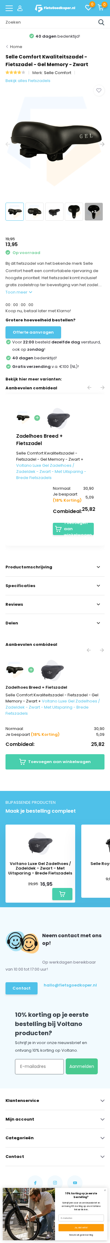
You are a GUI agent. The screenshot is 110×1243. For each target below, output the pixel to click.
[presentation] (8, 144)
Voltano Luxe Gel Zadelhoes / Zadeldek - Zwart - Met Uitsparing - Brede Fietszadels (51, 471)
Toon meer (17, 292)
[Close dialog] (105, 1190)
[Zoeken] (101, 22)
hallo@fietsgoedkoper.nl (68, 985)
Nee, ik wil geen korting (81, 1234)
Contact (22, 988)
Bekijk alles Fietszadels (28, 81)
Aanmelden (81, 1066)
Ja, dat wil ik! (81, 1227)
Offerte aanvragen (33, 332)
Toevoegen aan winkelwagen (78, 529)
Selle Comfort (57, 73)
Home (16, 47)
